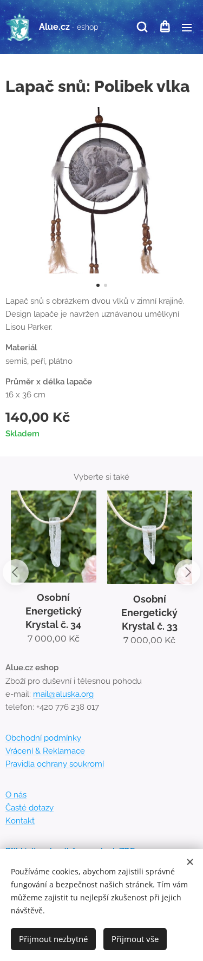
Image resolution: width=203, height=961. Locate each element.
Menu (187, 27)
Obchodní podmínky (43, 738)
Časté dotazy (29, 808)
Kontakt (20, 821)
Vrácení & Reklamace (45, 751)
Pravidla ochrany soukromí (54, 764)
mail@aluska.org (63, 694)
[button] (142, 27)
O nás (16, 795)
